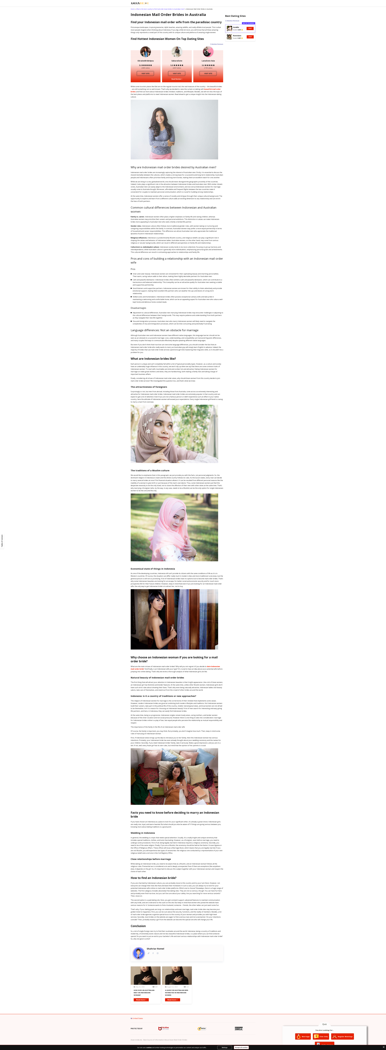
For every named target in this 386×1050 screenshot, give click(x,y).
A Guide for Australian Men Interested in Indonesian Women (176, 992)
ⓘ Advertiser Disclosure (216, 44)
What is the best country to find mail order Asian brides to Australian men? (160, 9)
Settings (224, 1047)
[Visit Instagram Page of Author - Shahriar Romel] (157, 953)
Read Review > (176, 79)
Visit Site (146, 73)
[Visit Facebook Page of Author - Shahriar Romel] (153, 953)
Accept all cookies (241, 1047)
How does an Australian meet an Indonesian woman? (144, 992)
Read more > (141, 1000)
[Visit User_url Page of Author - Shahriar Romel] (148, 953)
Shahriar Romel (155, 948)
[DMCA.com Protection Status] (239, 1028)
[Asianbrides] (140, 3)
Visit (250, 28)
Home (133, 9)
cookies (149, 1047)
